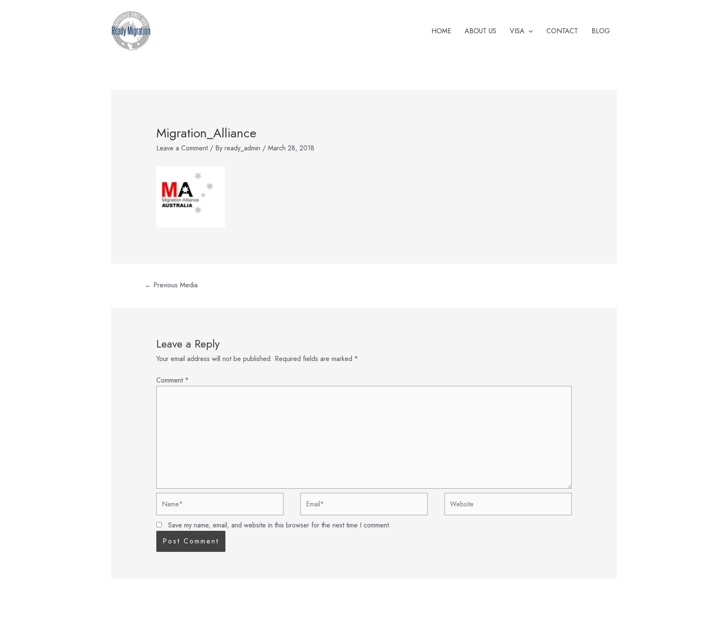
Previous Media (171, 285)
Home (441, 31)
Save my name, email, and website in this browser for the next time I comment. (279, 525)
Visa (517, 31)
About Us (480, 31)
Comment (172, 380)
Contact (562, 31)
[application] (529, 31)
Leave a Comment (182, 148)
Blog (601, 31)
